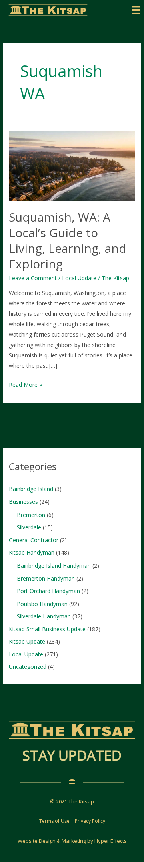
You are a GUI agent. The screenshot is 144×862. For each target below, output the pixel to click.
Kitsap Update (27, 641)
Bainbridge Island (31, 489)
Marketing (74, 840)
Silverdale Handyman (44, 616)
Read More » (25, 385)
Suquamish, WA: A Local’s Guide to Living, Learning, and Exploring (67, 240)
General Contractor (33, 540)
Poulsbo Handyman (42, 604)
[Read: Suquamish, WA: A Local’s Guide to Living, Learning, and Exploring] (72, 166)
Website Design (37, 840)
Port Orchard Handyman (48, 591)
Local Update (79, 278)
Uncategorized (27, 666)
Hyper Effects (110, 840)
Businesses (23, 501)
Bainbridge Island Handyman (54, 565)
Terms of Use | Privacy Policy (72, 821)
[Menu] (136, 10)
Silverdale (29, 527)
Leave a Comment (33, 278)
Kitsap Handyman (31, 552)
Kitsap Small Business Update (47, 629)
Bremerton (31, 515)
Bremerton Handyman (46, 578)
